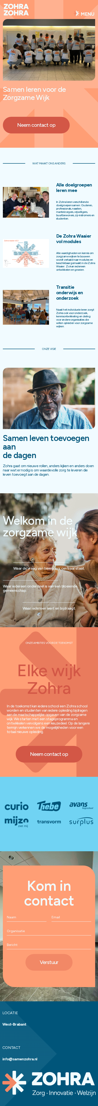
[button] (84, 13)
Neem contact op (36, 125)
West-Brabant (14, 1024)
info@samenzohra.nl (19, 1059)
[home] (16, 13)
